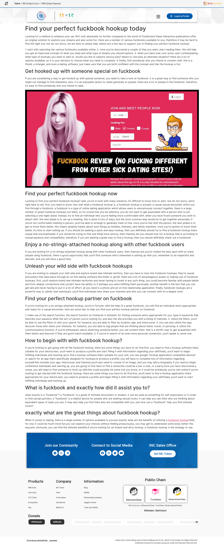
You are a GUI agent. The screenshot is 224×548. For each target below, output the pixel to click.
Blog (86, 488)
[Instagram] (109, 453)
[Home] (158, 17)
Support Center (90, 502)
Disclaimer (60, 502)
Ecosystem (33, 502)
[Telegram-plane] (67, 453)
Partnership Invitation (93, 498)
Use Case (32, 493)
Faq (29, 507)
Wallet (86, 493)
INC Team (60, 488)
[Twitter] (115, 453)
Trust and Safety (91, 507)
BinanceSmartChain (177, 499)
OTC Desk (32, 498)
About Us (60, 507)
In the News (61, 498)
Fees (58, 493)
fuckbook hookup (178, 420)
